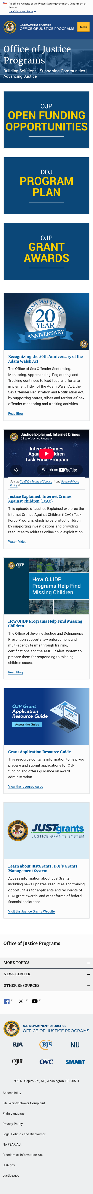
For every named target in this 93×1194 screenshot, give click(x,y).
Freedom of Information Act (23, 1155)
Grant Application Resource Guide (39, 752)
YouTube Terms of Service (36, 481)
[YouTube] (36, 1002)
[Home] (47, 27)
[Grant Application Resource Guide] (46, 716)
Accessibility (12, 1093)
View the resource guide (25, 787)
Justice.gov (11, 1175)
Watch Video (17, 542)
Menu (83, 27)
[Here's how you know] (46, 7)
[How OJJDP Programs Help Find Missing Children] (46, 586)
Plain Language (13, 1113)
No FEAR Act (12, 1144)
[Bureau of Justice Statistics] (46, 1050)
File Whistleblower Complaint (24, 1103)
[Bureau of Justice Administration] (18, 1048)
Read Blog (15, 414)
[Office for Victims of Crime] (46, 1065)
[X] (22, 1002)
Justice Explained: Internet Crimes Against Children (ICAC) (40, 499)
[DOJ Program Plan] (46, 185)
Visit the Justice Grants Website (31, 911)
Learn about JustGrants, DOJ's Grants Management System (42, 868)
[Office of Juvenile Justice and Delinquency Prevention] (17, 1065)
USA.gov (9, 1165)
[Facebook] (8, 1002)
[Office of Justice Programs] (9, 27)
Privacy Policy (13, 1124)
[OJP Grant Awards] (46, 251)
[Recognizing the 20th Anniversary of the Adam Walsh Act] (46, 321)
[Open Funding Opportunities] (46, 119)
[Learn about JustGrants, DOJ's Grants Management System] (46, 831)
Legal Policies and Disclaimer (24, 1134)
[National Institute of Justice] (75, 1048)
